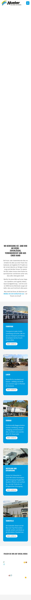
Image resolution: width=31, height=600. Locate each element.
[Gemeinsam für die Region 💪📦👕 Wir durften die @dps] (15, 573)
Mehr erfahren (11, 344)
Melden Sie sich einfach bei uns (14, 294)
